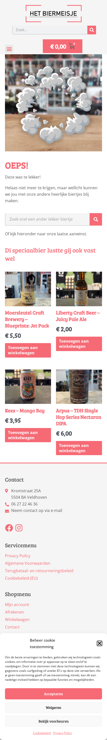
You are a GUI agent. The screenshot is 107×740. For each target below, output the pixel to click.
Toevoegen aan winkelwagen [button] (23, 350)
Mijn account (17, 604)
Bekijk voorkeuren (54, 721)
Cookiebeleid (42, 733)
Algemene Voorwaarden (27, 563)
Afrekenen (14, 612)
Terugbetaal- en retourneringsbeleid (39, 570)
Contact (12, 626)
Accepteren (53, 693)
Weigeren (53, 707)
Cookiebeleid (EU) (21, 578)
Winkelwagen (17, 619)
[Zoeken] (91, 30)
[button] (99, 643)
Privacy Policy (62, 733)
